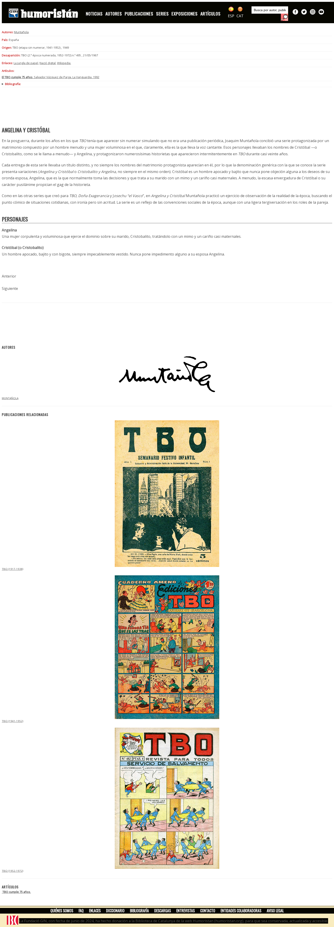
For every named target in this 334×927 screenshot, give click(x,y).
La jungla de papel (26, 63)
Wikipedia (63, 63)
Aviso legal (275, 910)
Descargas (162, 910)
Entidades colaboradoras (241, 910)
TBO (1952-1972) (12, 870)
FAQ (81, 910)
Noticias (94, 13)
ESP (231, 15)
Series (162, 13)
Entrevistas (185, 910)
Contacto (207, 910)
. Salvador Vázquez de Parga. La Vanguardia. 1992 (50, 77)
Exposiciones (185, 13)
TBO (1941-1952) (12, 721)
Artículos (210, 13)
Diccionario (115, 910)
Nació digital (48, 63)
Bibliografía (139, 910)
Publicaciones (139, 13)
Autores (113, 13)
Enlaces (95, 910)
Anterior (9, 276)
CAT (240, 15)
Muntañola (21, 32)
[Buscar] (284, 17)
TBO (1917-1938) (12, 569)
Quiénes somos (61, 910)
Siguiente (10, 288)
